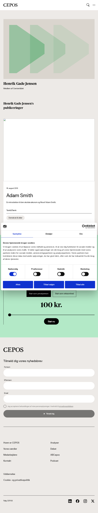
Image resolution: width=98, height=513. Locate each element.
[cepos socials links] (70, 501)
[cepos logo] (13, 349)
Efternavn (7, 380)
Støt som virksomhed (64, 293)
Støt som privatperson (38, 293)
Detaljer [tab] (49, 234)
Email (6, 393)
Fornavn (7, 367)
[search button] (88, 5)
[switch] (37, 274)
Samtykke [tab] (17, 234)
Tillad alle (80, 284)
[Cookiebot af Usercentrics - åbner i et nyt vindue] (84, 226)
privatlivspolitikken (66, 406)
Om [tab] (81, 234)
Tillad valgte (49, 284)
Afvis (18, 284)
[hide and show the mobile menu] (94, 5)
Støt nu (51, 321)
